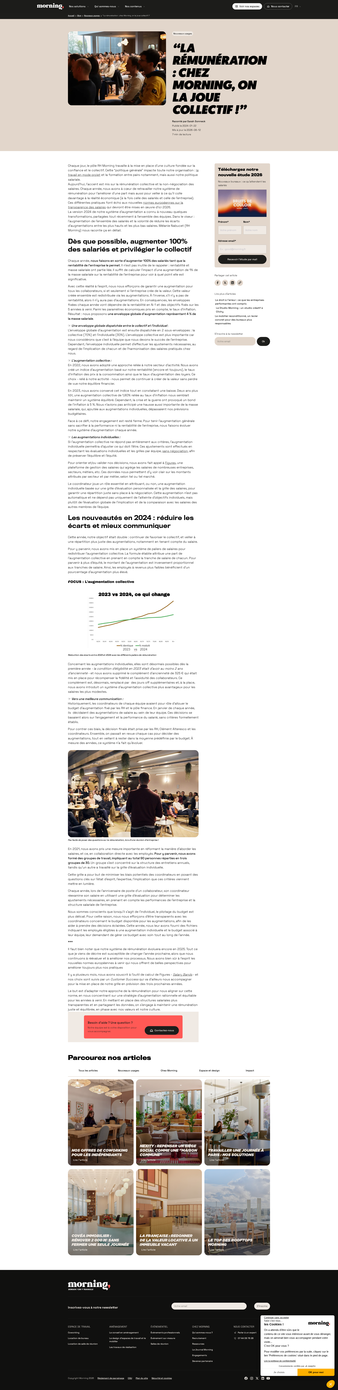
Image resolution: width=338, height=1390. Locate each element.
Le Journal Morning (202, 1349)
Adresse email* (227, 240)
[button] (79, 6)
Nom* (246, 221)
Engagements (199, 1355)
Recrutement (199, 1338)
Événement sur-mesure (163, 1338)
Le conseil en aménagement (124, 1332)
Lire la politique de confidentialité (280, 1361)
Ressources (198, 1343)
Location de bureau (78, 1338)
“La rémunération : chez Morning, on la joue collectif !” (126, 15)
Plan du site (142, 1378)
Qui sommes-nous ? (202, 1332)
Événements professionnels (165, 1332)
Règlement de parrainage (111, 1378)
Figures (170, 463)
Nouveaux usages (92, 15)
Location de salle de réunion (83, 1343)
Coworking (73, 1332)
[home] (50, 6)
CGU (130, 1378)
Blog (79, 15)
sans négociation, (175, 451)
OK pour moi (316, 1372)
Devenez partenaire (202, 1361)
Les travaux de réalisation (122, 1347)
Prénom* (223, 221)
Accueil (71, 15)
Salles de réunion (159, 1343)
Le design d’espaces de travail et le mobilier (127, 1340)
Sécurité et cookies (162, 1378)
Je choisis (279, 1372)
